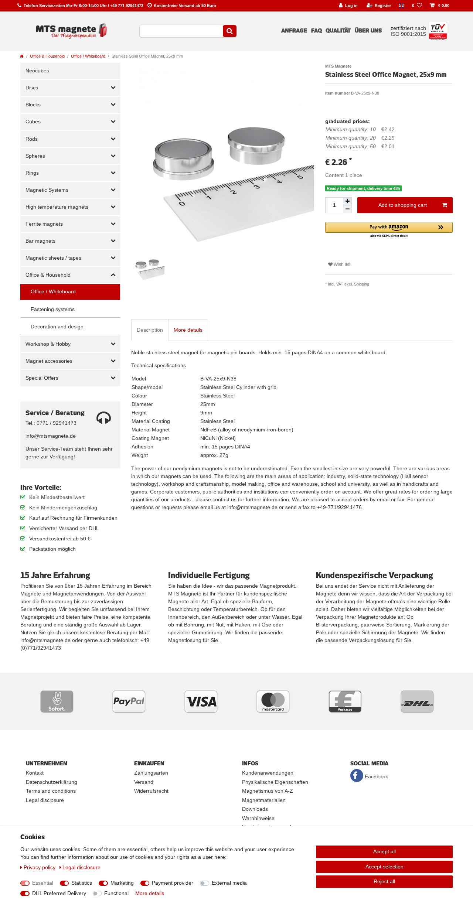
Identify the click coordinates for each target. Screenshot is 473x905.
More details (149, 893)
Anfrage (294, 31)
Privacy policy (40, 867)
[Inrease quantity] (347, 201)
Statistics (81, 883)
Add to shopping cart (402, 205)
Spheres (35, 156)
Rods (31, 139)
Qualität (338, 31)
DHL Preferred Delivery (59, 893)
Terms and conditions (51, 791)
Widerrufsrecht (151, 791)
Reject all (384, 881)
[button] (389, 230)
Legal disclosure (45, 800)
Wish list (341, 264)
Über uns (368, 31)
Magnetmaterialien (264, 800)
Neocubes (37, 71)
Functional (116, 893)
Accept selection (384, 867)
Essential (42, 883)
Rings (32, 173)
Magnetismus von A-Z (267, 791)
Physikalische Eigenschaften (275, 782)
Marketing (122, 883)
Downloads (255, 809)
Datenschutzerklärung (51, 782)
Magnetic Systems (46, 190)
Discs (31, 87)
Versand (143, 782)
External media (229, 883)
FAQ (316, 31)
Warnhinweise (258, 818)
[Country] (401, 5)
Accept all (384, 851)
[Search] (229, 31)
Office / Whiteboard (88, 56)
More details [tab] (188, 330)
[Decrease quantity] (347, 209)
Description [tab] (150, 330)
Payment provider (172, 883)
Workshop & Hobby (48, 344)
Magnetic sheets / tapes (53, 258)
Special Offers (41, 378)
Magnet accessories (48, 361)
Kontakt (35, 773)
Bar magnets (40, 241)
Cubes (33, 121)
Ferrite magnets (44, 224)
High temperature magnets (56, 207)
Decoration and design (57, 326)
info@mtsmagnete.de (50, 436)
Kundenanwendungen (267, 773)
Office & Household (47, 56)
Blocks (33, 104)
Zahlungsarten (151, 773)
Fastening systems (53, 309)
